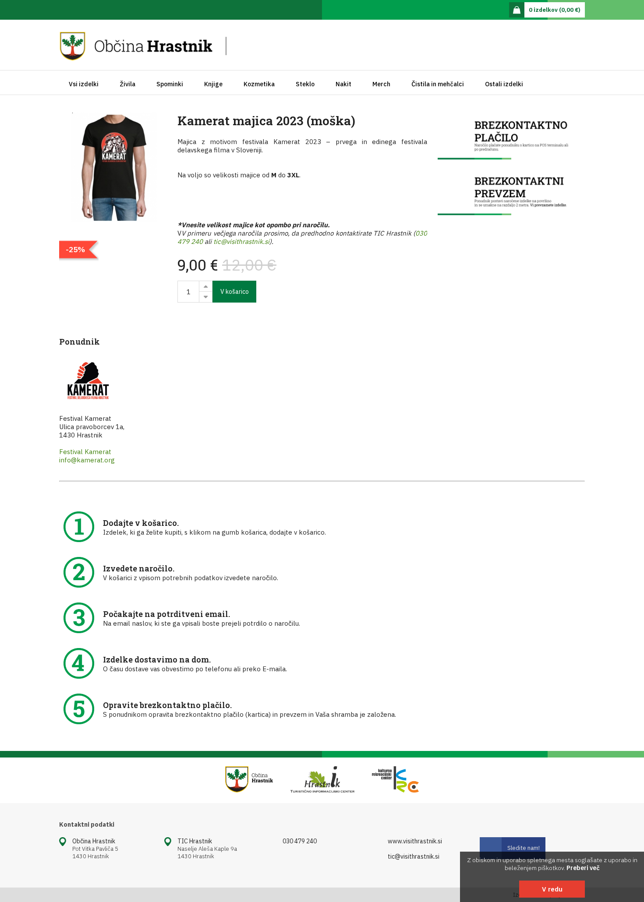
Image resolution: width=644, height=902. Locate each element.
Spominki (169, 84)
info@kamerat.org (87, 460)
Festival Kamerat (85, 451)
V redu (552, 889)
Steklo (305, 84)
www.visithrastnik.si (415, 841)
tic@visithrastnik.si (241, 241)
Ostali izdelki (504, 84)
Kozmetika (259, 84)
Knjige (213, 84)
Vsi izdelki (84, 84)
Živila (127, 84)
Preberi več (583, 868)
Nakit (343, 84)
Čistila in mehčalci (437, 84)
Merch (381, 84)
